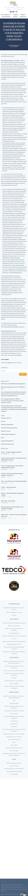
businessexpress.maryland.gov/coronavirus (13, 326)
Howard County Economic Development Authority (14, 641)
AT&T (14, 700)
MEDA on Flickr (15, 11)
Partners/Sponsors (5, 14)
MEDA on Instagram (16, 11)
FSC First (14, 638)
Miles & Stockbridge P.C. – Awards (14, 612)
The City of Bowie (14, 713)
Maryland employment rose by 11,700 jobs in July (13, 387)
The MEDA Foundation (17, 9)
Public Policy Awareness (7, 444)
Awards (15, 16)
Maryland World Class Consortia (14, 736)
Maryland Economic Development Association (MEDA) (14, 3)
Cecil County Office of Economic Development (14, 670)
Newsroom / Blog (20, 7)
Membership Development (8, 434)
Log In (5, 7)
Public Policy (23, 16)
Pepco (14, 742)
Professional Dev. (6, 16)
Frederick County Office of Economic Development (14, 636)
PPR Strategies (14, 774)
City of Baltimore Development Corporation (14, 710)
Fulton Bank (14, 726)
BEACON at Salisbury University (14, 763)
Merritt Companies (14, 683)
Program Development (7, 440)
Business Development (7, 424)
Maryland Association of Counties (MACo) (14, 768)
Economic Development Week (9, 427)
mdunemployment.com (16, 272)
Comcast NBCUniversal (14, 633)
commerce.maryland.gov (16, 355)
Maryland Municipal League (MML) (14, 771)
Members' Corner (6, 431)
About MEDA (11, 7)
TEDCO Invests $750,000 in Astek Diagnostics (13, 383)
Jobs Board (8, 9)
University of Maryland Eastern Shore (14, 747)
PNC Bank (14, 615)
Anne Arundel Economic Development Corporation (14, 623)
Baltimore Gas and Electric (14, 625)
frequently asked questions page (12, 257)
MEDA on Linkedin (12, 11)
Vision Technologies (14, 750)
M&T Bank (14, 678)
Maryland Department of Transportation (14, 680)
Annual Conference (6, 418)
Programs (15, 14)
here (17, 131)
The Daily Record (14, 721)
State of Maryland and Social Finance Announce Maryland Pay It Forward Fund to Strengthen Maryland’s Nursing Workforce (13, 393)
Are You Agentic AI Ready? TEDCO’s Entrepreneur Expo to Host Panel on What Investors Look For (12, 400)
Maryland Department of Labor (14, 644)
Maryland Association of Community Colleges (14, 734)
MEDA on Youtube (13, 11)
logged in (9, 362)
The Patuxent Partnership (14, 739)
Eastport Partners (14, 765)
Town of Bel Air (14, 745)
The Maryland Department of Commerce (12, 107)
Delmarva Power (14, 723)
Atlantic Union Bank (14, 703)
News (2, 437)
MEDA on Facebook (10, 11)
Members (23, 14)
